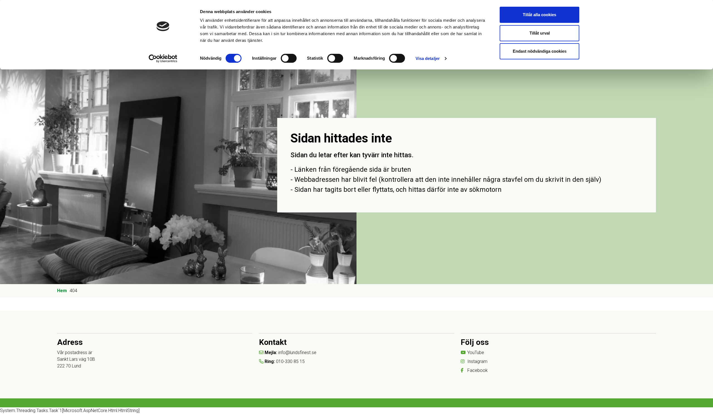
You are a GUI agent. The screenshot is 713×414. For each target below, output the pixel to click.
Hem (62, 290)
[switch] (289, 58)
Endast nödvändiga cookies (540, 51)
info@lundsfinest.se (297, 352)
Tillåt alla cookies (539, 14)
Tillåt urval (539, 33)
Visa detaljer (428, 58)
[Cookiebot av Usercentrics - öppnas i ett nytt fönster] (163, 58)
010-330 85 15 (290, 361)
